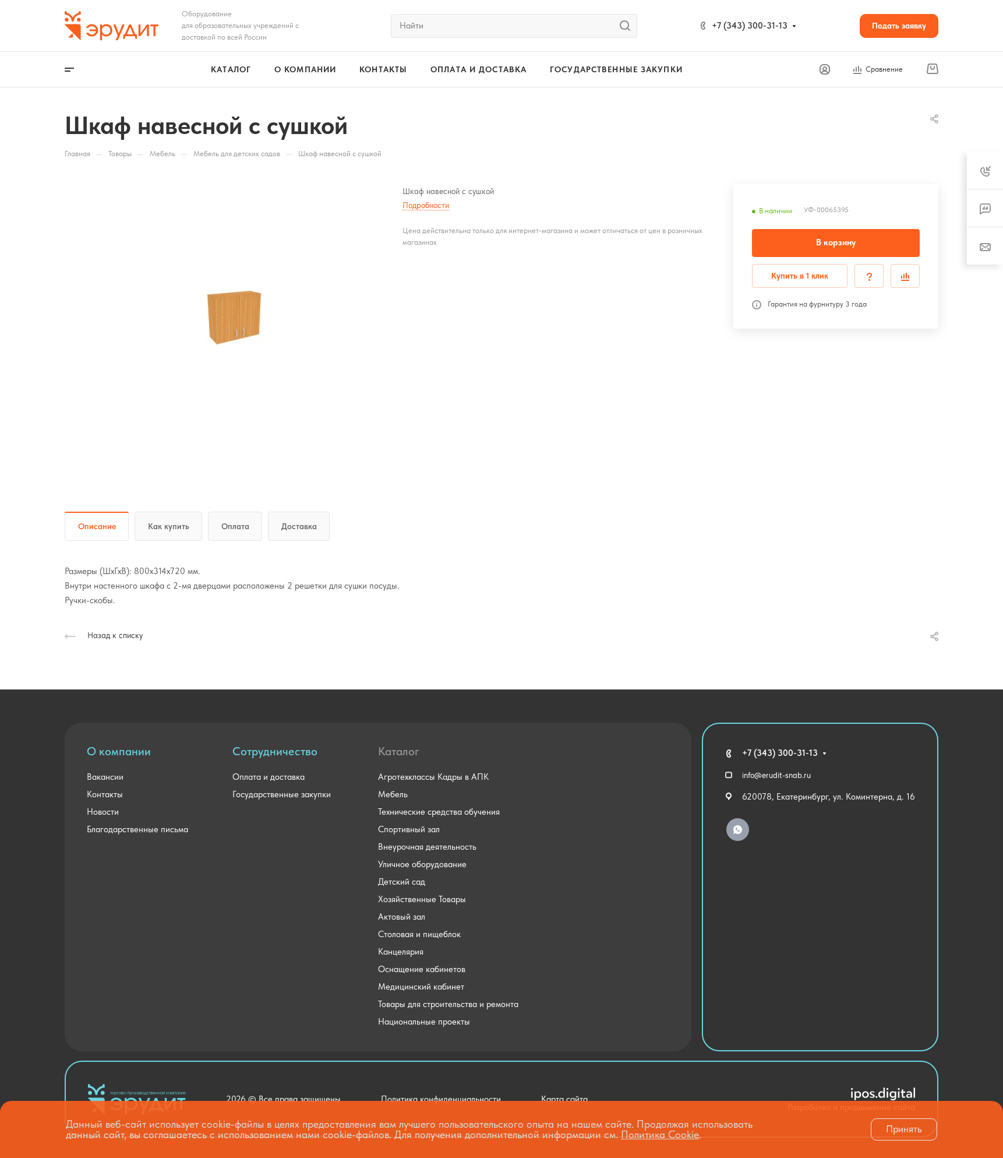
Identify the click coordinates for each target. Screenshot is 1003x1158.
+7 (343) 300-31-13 (749, 25)
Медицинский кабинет (421, 986)
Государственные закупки (281, 794)
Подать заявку (899, 25)
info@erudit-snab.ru (776, 775)
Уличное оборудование (422, 864)
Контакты (105, 794)
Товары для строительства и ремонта (448, 1004)
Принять (904, 1129)
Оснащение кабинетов (421, 969)
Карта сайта (564, 1099)
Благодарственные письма (137, 829)
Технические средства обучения (439, 812)
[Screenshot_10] (233, 316)
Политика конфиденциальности (441, 1099)
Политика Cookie (660, 1134)
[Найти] (628, 26)
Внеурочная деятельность (427, 847)
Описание (97, 526)
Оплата (235, 526)
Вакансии (105, 777)
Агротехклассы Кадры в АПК (433, 777)
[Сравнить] (905, 276)
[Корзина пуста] (932, 69)
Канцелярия (400, 951)
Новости (103, 812)
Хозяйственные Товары (422, 899)
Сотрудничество (274, 751)
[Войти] (825, 69)
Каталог (398, 751)
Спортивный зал (409, 829)
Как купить (168, 526)
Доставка (299, 526)
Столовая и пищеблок (419, 934)
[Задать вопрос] (869, 276)
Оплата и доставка (268, 777)
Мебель (393, 794)
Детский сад (401, 882)
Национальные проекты (424, 1021)
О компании (119, 751)
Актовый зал (401, 916)
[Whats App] (737, 829)
